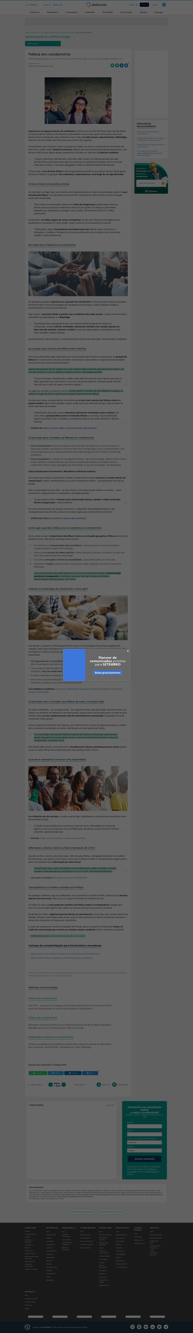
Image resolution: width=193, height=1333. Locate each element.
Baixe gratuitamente (107, 672)
